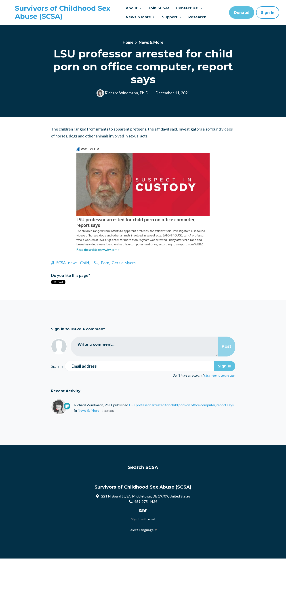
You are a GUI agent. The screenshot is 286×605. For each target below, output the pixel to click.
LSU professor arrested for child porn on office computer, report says (181, 405)
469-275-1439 (145, 501)
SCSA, (61, 262)
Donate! (241, 12)
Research (197, 17)
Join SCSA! (158, 8)
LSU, (95, 262)
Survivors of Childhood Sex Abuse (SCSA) (62, 12)
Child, (85, 262)
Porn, (105, 262)
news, (73, 262)
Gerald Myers (124, 262)
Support (170, 17)
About (132, 8)
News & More (139, 17)
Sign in (267, 12)
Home (128, 42)
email (151, 519)
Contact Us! (188, 8)
